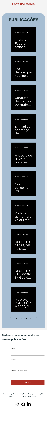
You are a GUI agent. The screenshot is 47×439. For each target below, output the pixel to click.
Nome (13, 349)
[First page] (10, 318)
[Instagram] (17, 404)
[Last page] (36, 318)
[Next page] (30, 318)
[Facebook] (23, 404)
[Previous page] (16, 318)
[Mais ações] (31, 32)
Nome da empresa (19, 370)
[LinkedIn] (28, 404)
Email (13, 359)
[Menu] (4, 4)
